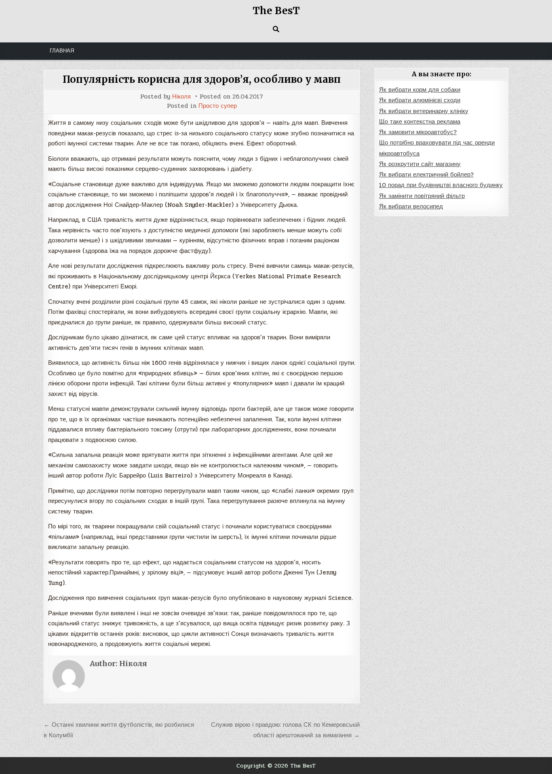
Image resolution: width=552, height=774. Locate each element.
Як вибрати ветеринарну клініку (423, 111)
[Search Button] (276, 29)
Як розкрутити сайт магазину (420, 164)
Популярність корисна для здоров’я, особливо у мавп (202, 79)
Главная (62, 51)
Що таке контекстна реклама (419, 121)
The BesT (276, 10)
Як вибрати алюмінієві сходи (419, 100)
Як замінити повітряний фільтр (422, 196)
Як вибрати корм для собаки (419, 90)
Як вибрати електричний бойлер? (426, 174)
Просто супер (217, 106)
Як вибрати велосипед (411, 206)
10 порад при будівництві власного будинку (441, 185)
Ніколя (181, 97)
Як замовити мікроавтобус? (418, 132)
